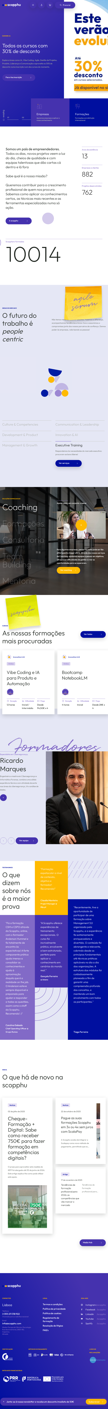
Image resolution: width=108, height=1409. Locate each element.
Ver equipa (23, 840)
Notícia (12, 1105)
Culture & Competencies (20, 424)
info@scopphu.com (11, 1323)
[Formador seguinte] (11, 840)
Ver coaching (66, 570)
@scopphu (96, 1304)
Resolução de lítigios (53, 1325)
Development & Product (20, 453)
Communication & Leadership (77, 424)
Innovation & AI (66, 453)
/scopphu (96, 1309)
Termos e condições (53, 1304)
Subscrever (94, 1401)
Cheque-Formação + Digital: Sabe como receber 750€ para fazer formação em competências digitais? (26, 1138)
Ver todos (88, 634)
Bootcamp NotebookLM (74, 675)
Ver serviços (64, 442)
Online (11, 664)
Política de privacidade (54, 1308)
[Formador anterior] (3, 840)
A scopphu (13, 220)
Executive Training (68, 463)
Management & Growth (19, 463)
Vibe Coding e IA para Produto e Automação (23, 677)
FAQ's (46, 1330)
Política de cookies (52, 1313)
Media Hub (87, 1242)
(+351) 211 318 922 (11, 1313)
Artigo (65, 1174)
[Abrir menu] (33, 5)
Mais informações (13, 80)
